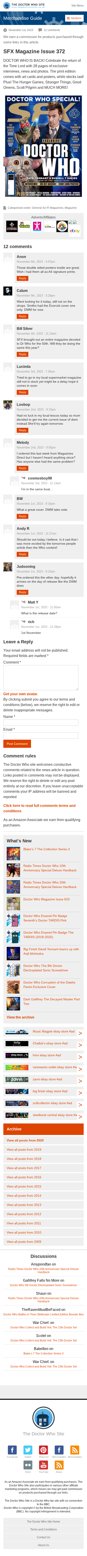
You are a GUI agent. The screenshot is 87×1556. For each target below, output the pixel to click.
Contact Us (43, 1537)
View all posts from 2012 (24, 1214)
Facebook (12, 1457)
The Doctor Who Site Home (43, 1521)
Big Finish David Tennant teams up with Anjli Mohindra (51, 951)
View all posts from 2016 (24, 1177)
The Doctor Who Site (43, 1433)
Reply (22, 278)
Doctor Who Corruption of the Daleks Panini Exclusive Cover (49, 985)
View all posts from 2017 (24, 1168)
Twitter (27, 1457)
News (59, 1472)
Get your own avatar (20, 694)
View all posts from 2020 (25, 1140)
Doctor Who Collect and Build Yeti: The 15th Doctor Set (43, 1327)
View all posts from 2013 (24, 1205)
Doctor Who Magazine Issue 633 (46, 899)
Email (9, 729)
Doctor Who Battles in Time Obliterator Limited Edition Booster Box (43, 1314)
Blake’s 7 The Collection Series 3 (46, 849)
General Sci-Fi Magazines (47, 207)
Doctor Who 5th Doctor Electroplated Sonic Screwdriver (43, 1285)
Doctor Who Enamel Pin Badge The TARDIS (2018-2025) (48, 935)
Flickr (28, 1472)
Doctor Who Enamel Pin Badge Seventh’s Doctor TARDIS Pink (45, 918)
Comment (12, 662)
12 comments (52, 30)
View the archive (20, 1017)
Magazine (71, 207)
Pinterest (43, 1457)
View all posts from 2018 (24, 1159)
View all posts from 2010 (24, 1232)
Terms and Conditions (43, 1529)
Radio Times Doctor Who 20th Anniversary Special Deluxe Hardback (50, 885)
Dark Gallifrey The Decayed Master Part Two (51, 1001)
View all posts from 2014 (24, 1195)
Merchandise (59, 1457)
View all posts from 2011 (24, 1223)
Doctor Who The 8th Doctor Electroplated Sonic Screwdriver (45, 968)
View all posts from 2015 (24, 1186)
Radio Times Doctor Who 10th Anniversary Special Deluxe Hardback (50, 868)
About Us (43, 1545)
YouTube (43, 1472)
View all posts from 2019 (24, 1149)
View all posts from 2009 (24, 1241)
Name (9, 717)
